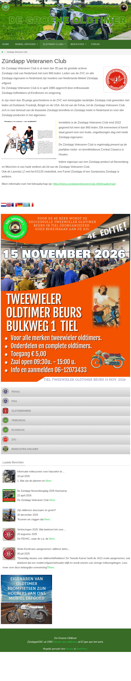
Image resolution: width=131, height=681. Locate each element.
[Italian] (31, 206)
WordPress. (82, 648)
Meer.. (49, 480)
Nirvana (70, 648)
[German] (20, 206)
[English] (9, 206)
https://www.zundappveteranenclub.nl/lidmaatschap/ (84, 183)
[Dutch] (3, 206)
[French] (14, 206)
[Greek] (25, 206)
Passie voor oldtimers (65, 641)
